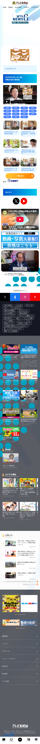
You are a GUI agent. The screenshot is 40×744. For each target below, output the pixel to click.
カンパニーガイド (9, 315)
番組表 (3, 741)
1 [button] (16, 614)
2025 (15, 108)
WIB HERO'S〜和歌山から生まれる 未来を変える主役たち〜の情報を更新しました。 (26, 554)
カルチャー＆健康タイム (26, 315)
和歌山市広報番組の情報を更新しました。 (26, 565)
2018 (7, 114)
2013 (15, 117)
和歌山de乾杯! (23, 313)
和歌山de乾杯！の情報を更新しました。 (26, 576)
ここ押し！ (26, 7)
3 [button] (20, 614)
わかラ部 (19, 305)
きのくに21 (29, 305)
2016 (24, 114)
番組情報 (11, 741)
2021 (15, 111)
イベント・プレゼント (9, 659)
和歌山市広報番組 (9, 310)
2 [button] (18, 614)
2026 (7, 108)
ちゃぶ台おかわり (16, 308)
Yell (5, 308)
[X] (5, 297)
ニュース (28, 741)
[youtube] (35, 297)
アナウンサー (6, 651)
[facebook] (15, 297)
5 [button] (24, 614)
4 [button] (22, 614)
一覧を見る (20, 176)
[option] (11, 604)
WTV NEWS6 (18, 7)
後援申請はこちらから (29, 584)
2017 (15, 114)
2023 (32, 108)
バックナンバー (35, 7)
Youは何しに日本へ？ (24, 323)
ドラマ (28, 321)
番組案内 (10, 7)
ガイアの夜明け (8, 321)
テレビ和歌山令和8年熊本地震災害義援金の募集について (19, 581)
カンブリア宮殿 (28, 318)
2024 (24, 108)
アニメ (20, 321)
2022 (7, 111)
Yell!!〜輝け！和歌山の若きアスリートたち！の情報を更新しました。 (26, 544)
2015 (32, 114)
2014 (7, 117)
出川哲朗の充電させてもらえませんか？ (15, 326)
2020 (24, 111)
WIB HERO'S (8, 318)
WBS (17, 318)
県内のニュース (8, 323)
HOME (4, 7)
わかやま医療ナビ (9, 313)
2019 (32, 111)
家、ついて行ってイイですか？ (13, 328)
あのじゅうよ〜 (23, 310)
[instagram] (25, 297)
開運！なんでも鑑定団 (10, 331)
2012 (24, 117)
